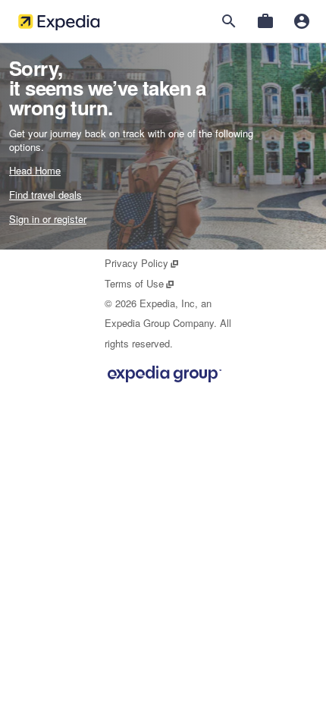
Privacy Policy (142, 263)
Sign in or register (47, 219)
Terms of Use (140, 283)
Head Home (35, 170)
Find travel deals (45, 194)
